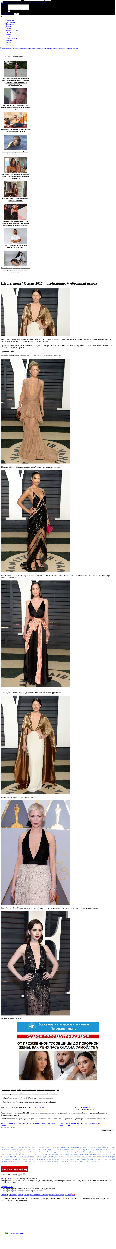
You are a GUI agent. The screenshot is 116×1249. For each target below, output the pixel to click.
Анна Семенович (62, 1150)
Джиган (86, 1152)
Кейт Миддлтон (75, 1154)
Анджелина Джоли (8, 1150)
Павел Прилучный (101, 1159)
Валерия (99, 1150)
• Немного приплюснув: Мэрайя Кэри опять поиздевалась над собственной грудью (30, 1090)
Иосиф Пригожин (51, 1154)
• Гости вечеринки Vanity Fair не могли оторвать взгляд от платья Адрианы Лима (30, 1094)
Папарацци (9, 24)
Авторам (4, 1195)
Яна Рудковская (93, 1161)
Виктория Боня (7, 1152)
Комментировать (107, 1130)
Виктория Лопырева (38, 1152)
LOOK (8, 36)
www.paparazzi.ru (7, 1178)
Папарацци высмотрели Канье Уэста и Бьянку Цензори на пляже (15, 153)
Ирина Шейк (64, 1154)
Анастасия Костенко (88, 1147)
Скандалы (9, 26)
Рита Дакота (33, 1161)
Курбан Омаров (30, 1157)
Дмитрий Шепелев (8, 1154)
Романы (8, 28)
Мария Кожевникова (95, 1157)
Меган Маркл (109, 1157)
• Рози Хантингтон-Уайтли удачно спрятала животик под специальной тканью (29, 1102)
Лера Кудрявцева (43, 1157)
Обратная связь (7, 1187)
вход (2, 3)
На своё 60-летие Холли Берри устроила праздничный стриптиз (15, 200)
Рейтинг (8, 42)
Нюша (62, 1159)
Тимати (68, 1161)
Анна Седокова (47, 1149)
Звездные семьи (11, 30)
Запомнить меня (16, 11)
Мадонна (54, 1157)
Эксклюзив (9, 20)
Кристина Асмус (101, 1154)
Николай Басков (53, 1159)
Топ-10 (8, 34)
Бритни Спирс (89, 1150)
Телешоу (8, 40)
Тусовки (8, 32)
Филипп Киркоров (78, 1161)
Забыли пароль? (7, 14)
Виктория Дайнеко (21, 1152)
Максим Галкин (80, 1157)
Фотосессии (10, 22)
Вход (7, 44)
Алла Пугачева (52, 1147)
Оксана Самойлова (72, 1159)
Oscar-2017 (41, 1107)
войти (16, 14)
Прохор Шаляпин (15, 1161)
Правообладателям (16, 1195)
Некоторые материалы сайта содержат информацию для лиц (49, 1195)
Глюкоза (50, 1152)
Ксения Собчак (16, 1156)
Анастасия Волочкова (69, 1147)
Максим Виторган (66, 1157)
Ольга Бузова (87, 1159)
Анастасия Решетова (106, 1147)
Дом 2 (18, 1154)
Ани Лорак (36, 1150)
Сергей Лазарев (58, 1161)
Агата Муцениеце (8, 1147)
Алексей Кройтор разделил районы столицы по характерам (15, 246)
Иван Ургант (39, 1154)
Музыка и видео (11, 38)
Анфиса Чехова (76, 1150)
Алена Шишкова (38, 1147)
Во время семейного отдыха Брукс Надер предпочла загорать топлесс (15, 130)
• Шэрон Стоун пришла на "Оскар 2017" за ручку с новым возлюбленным (27, 1098)
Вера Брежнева (109, 1150)
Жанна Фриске (27, 1154)
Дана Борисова (60, 1152)
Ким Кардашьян (88, 1154)
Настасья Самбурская (9, 1159)
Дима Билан (94, 1152)
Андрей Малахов (24, 1150)
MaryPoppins (86, 1107)
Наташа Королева (39, 1159)
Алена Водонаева (23, 1147)
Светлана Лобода (45, 1161)
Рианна (25, 1161)
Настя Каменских (25, 1159)
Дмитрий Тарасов (107, 1152)
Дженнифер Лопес (74, 1152)
